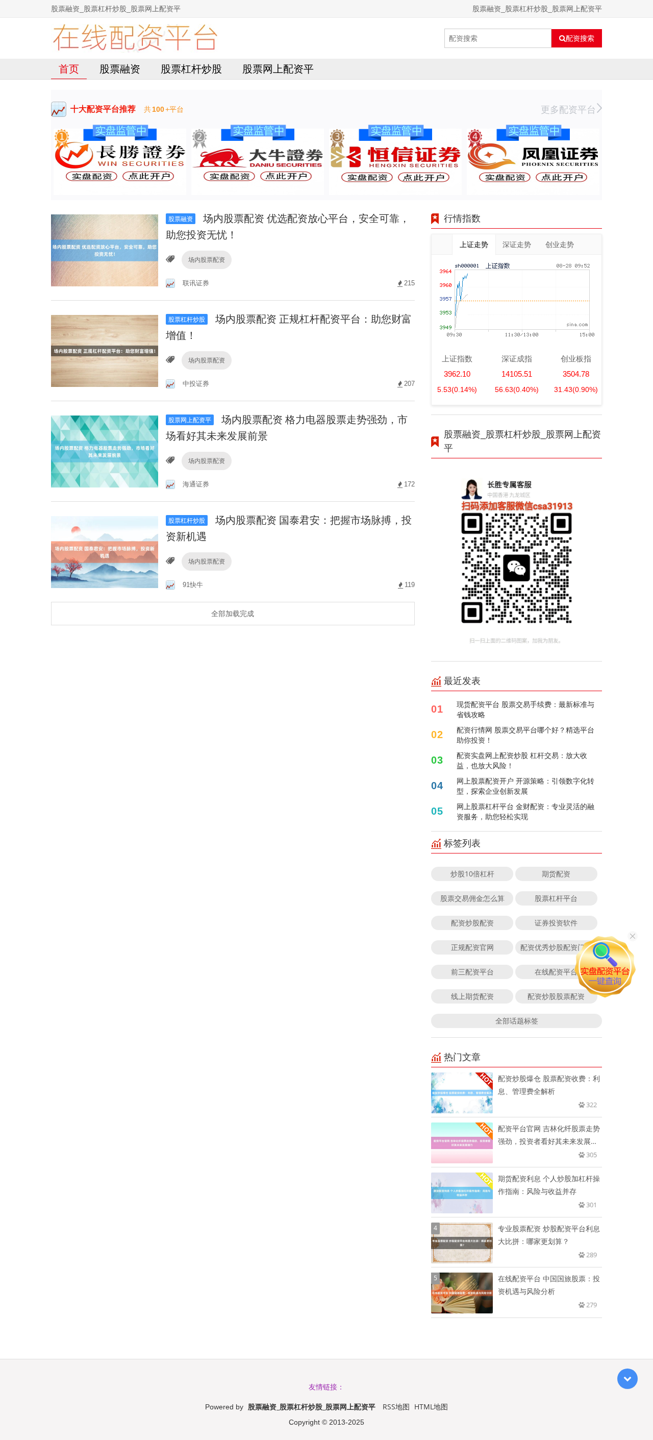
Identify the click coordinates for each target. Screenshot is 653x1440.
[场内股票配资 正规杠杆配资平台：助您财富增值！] (104, 350)
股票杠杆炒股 (191, 69)
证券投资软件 (556, 923)
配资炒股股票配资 (556, 996)
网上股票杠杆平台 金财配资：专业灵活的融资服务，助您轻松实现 (525, 811)
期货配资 (556, 873)
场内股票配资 (206, 259)
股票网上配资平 (278, 69)
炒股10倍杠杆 (472, 873)
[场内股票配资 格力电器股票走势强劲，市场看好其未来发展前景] (104, 450)
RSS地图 (396, 1406)
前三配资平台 (472, 972)
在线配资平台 (556, 972)
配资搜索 (580, 38)
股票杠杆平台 (556, 898)
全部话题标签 (516, 1021)
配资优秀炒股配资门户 (556, 947)
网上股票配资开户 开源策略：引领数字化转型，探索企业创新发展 (525, 786)
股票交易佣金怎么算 (472, 898)
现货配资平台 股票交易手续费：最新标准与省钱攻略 (525, 709)
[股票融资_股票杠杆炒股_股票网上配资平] (135, 38)
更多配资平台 (568, 109)
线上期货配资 (472, 996)
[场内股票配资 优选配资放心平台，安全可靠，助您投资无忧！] (104, 249)
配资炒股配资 (472, 923)
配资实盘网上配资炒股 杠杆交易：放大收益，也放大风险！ (522, 760)
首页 (69, 69)
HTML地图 (431, 1406)
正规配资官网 (472, 947)
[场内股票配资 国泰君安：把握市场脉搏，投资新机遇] (104, 551)
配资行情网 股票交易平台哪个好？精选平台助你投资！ (525, 735)
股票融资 (119, 69)
